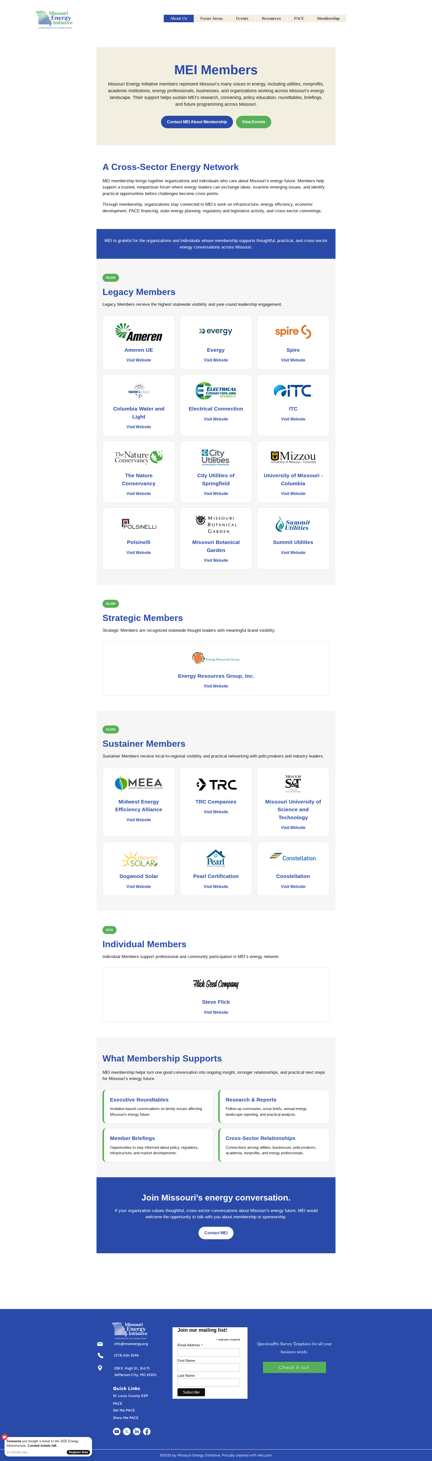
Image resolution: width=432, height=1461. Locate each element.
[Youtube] (116, 1431)
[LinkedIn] (136, 1431)
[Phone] (100, 1344)
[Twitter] (126, 1431)
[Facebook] (146, 1431)
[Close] (91, 1438)
